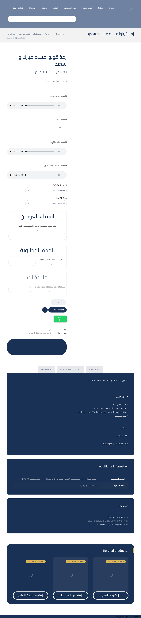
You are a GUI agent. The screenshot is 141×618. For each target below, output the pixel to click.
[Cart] (7, 5)
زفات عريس (31, 333)
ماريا (50, 329)
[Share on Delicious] (33, 343)
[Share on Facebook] (61, 343)
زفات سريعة (47, 333)
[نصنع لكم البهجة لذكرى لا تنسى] (129, 8)
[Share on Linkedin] (26, 343)
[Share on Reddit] (40, 343)
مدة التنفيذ (61, 198)
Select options (112, 586)
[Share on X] (54, 343)
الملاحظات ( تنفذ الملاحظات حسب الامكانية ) (49, 287)
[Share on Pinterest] (47, 343)
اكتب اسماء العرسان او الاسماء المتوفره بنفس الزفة (37, 226)
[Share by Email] (37, 350)
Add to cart (59, 310)
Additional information (70, 369)
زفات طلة (39, 333)
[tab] (94, 369)
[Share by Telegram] (13, 343)
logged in (111, 524)
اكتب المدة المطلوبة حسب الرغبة (51, 259)
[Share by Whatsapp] (19, 343)
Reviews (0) (46, 369)
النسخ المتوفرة (60, 185)
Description (94, 369)
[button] (60, 319)
